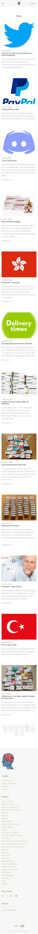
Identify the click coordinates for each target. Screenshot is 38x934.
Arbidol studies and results (10, 526)
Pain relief (5, 878)
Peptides (5, 830)
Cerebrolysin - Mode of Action (11, 587)
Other (3, 881)
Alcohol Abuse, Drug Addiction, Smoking (15, 841)
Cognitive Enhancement (10, 807)
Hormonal (5, 850)
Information (5, 786)
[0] (34, 3)
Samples (4, 884)
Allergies (4, 818)
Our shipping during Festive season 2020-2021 (17, 344)
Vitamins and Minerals (9, 864)
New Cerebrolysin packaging (11, 222)
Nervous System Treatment (11, 824)
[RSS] (2, 896)
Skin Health (5, 838)
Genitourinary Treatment (10, 870)
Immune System (7, 827)
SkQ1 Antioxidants (8, 875)
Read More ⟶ (6, 180)
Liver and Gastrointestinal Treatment (14, 844)
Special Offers (6, 781)
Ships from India (7, 801)
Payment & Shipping (8, 783)
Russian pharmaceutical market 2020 (14, 465)
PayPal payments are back (10, 109)
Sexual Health (6, 872)
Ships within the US (8, 804)
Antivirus (4, 853)
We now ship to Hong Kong (10, 283)
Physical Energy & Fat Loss (11, 810)
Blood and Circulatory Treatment (12, 847)
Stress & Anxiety (7, 821)
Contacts (5, 789)
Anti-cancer (5, 858)
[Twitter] (11, 896)
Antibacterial (6, 855)
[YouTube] (16, 896)
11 (33, 730)
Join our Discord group (9, 161)
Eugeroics (5, 813)
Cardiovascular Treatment (10, 833)
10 (27, 730)
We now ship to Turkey (9, 645)
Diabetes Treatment (8, 867)
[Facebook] (6, 896)
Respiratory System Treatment (12, 836)
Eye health (5, 816)
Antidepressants (7, 861)
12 (16, 734)
